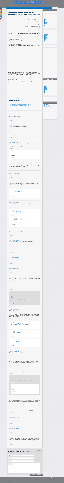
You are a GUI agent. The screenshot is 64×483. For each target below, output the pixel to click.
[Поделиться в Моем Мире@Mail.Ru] (1, 12)
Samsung (45, 38)
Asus (45, 17)
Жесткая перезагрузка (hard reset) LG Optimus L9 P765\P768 (20, 104)
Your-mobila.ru (12, 481)
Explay (45, 19)
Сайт (9, 461)
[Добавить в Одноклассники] (1, 14)
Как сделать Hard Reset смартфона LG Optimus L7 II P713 (20, 105)
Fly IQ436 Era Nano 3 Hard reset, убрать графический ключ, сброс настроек (49, 113)
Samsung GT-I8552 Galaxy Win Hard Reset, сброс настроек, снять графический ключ (50, 116)
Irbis (45, 26)
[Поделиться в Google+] (1, 10)
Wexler (45, 41)
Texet (45, 40)
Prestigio (45, 35)
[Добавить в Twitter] (1, 16)
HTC (45, 21)
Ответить (11, 120)
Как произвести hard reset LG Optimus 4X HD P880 (18, 103)
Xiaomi (45, 42)
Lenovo (45, 27)
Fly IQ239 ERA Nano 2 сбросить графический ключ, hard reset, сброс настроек (50, 109)
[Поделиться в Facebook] (1, 8)
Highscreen (46, 22)
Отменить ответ (39, 450)
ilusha (27, 451)
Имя (10, 455)
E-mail (10, 458)
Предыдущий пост (11, 10)
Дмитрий (10, 116)
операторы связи (47, 99)
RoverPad (45, 37)
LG (44, 90)
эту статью (31, 27)
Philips (45, 33)
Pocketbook (46, 34)
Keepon (45, 89)
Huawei (45, 23)
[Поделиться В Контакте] (1, 18)
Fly (44, 20)
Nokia (45, 92)
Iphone (45, 25)
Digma (45, 18)
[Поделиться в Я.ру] (1, 19)
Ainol (45, 11)
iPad (45, 24)
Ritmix (45, 36)
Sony (45, 39)
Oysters (45, 32)
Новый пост (39, 10)
